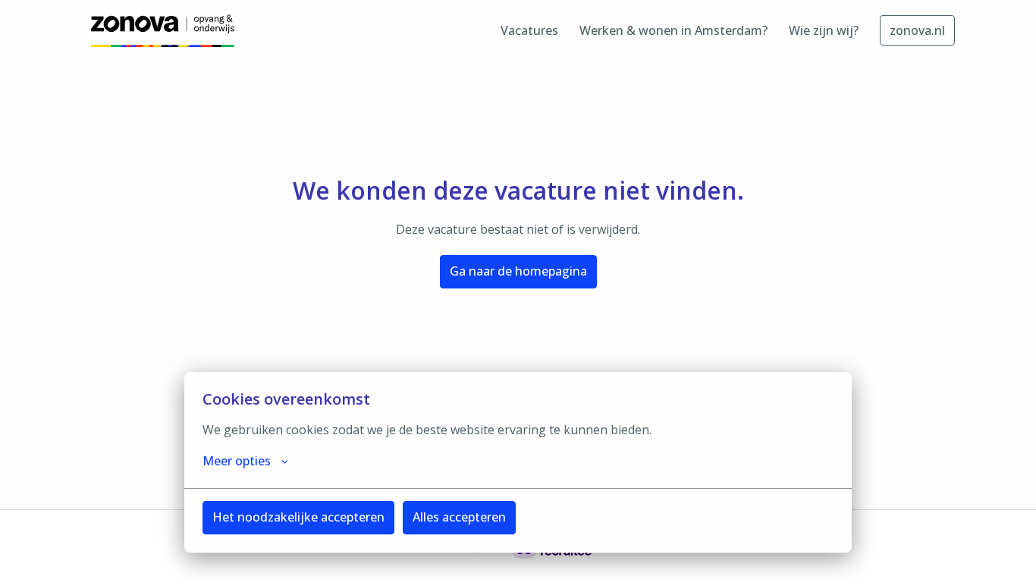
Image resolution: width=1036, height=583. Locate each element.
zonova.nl (917, 30)
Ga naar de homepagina (518, 271)
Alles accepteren (459, 517)
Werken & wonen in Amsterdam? (673, 30)
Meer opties (236, 460)
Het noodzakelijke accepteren (298, 517)
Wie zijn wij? (824, 30)
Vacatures (529, 30)
